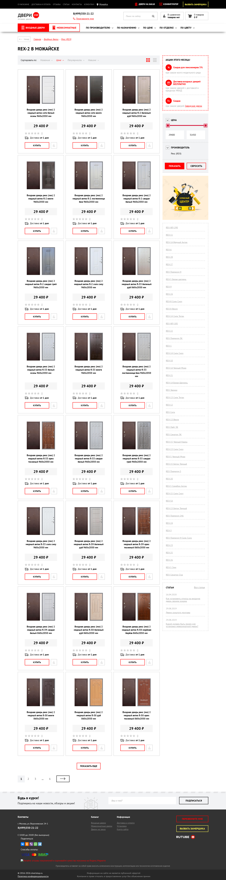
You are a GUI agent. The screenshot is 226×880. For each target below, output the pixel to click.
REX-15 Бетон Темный (176, 464)
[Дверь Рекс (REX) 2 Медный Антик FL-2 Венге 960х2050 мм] (41, 175)
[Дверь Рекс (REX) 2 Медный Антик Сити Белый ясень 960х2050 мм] (41, 89)
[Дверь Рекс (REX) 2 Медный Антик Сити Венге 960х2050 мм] (89, 89)
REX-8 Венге (172, 308)
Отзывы (57, 4)
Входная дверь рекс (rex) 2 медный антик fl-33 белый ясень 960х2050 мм (41, 369)
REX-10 (169, 360)
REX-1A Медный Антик (176, 242)
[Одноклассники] (27, 844)
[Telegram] (40, 844)
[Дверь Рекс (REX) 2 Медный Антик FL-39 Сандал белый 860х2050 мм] (41, 606)
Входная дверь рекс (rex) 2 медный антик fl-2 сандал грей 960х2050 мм (41, 284)
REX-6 (169, 249)
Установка (122, 826)
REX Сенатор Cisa (174, 574)
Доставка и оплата (41, 4)
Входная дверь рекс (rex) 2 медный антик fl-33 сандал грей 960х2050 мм (137, 458)
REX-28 (169, 257)
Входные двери (98, 822)
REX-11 (169, 235)
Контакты (77, 4)
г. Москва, (33, 823)
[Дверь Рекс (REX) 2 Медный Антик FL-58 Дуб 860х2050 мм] (89, 692)
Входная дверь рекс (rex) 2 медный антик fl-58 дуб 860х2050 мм (89, 715)
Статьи (66, 4)
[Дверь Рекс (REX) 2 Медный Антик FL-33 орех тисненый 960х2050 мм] (41, 435)
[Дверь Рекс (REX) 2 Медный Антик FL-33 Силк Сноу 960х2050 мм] (41, 520)
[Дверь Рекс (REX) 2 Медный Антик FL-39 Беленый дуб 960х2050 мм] (89, 520)
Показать (174, 165)
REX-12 (169, 404)
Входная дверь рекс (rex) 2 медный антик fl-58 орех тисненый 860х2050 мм (137, 715)
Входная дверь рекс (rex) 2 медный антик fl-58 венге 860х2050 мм (41, 715)
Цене (59, 60)
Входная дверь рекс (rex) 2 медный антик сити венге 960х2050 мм (89, 113)
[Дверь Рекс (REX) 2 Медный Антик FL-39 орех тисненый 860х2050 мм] (136, 520)
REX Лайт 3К (172, 427)
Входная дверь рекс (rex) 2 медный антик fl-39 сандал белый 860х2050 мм (41, 629)
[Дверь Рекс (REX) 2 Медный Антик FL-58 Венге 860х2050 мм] (41, 692)
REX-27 (169, 264)
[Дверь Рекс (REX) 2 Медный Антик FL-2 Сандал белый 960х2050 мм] (136, 175)
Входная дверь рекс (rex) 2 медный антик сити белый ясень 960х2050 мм (41, 113)
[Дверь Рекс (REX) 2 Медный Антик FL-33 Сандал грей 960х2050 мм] (136, 435)
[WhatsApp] (35, 844)
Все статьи (199, 587)
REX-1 (169, 345)
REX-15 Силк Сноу (174, 493)
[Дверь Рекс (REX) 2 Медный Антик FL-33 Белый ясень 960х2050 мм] (41, 346)
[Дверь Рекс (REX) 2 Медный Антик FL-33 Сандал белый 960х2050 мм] (89, 435)
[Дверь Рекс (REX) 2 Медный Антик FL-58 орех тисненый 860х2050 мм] (136, 692)
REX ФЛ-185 (172, 323)
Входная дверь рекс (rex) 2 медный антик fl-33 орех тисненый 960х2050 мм (41, 458)
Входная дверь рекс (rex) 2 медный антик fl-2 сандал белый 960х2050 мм (137, 198)
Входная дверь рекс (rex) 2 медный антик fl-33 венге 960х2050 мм (89, 369)
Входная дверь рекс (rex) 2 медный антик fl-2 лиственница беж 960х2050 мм (89, 198)
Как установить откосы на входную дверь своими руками (183, 599)
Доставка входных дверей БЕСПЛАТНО (186, 83)
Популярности (74, 60)
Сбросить (196, 165)
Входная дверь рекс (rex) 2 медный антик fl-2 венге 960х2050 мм (41, 198)
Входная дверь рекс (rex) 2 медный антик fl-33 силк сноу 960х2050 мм (41, 544)
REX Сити (170, 412)
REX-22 (169, 331)
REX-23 (169, 545)
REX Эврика (171, 390)
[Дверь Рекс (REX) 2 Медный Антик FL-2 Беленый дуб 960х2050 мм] (136, 89)
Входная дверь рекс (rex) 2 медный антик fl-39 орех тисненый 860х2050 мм (137, 544)
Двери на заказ (146, 4)
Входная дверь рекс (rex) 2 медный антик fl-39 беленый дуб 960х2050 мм (88, 544)
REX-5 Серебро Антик (176, 486)
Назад (26, 39)
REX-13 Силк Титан (175, 397)
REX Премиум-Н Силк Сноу (179, 537)
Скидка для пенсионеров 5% (188, 67)
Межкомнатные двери (101, 826)
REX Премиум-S (173, 471)
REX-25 (169, 552)
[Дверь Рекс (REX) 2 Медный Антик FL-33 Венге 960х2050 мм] (89, 346)
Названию (45, 60)
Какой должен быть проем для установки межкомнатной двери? (182, 625)
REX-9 (169, 286)
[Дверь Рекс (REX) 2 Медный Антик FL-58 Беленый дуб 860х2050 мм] (89, 606)
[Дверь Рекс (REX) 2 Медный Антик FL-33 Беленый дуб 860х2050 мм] (136, 260)
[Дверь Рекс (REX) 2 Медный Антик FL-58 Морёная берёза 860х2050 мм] (136, 606)
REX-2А (169, 294)
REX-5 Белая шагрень (176, 279)
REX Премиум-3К (174, 338)
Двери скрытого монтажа (178, 612)
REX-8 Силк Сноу (174, 301)
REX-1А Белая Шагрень (177, 382)
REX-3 (169, 530)
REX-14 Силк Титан (175, 316)
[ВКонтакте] (22, 844)
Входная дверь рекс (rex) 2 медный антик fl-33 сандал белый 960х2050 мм (89, 458)
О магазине (23, 4)
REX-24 (169, 523)
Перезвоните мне (85, 18)
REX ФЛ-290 (172, 227)
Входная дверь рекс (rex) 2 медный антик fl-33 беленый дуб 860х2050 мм (136, 284)
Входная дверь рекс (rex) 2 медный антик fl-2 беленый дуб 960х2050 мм (136, 113)
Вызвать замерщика (195, 4)
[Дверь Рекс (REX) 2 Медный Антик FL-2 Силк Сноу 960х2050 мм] (89, 260)
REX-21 (169, 375)
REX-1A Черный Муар (176, 368)
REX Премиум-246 (175, 515)
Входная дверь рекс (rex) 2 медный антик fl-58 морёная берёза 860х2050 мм (136, 629)
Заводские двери (193, 105)
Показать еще (88, 766)
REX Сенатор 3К (174, 434)
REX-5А (169, 500)
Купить (37, 145)
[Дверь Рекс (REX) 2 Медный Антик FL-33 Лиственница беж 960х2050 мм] (136, 346)
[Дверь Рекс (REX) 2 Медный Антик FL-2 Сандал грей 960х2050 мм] (41, 260)
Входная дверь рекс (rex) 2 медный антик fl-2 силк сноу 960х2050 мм (88, 284)
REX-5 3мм (171, 567)
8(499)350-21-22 (83, 13)
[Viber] (31, 844)
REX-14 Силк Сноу (174, 353)
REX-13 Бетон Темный (176, 508)
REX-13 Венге (172, 419)
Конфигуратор (170, 4)
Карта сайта (122, 829)
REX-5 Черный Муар (175, 456)
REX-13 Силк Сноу (174, 449)
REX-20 (169, 478)
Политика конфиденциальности (33, 876)
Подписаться (194, 800)
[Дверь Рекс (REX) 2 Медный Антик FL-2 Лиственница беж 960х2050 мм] (89, 175)
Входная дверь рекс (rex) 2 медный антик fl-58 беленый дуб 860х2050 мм (88, 629)
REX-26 (169, 560)
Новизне (92, 60)
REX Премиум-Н (173, 272)
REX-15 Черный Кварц (176, 441)
